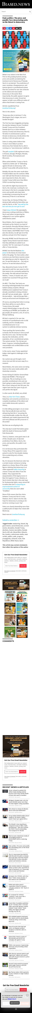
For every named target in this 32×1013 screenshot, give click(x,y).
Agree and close (15, 1003)
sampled (11, 151)
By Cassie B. (17, 797)
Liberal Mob (17, 532)
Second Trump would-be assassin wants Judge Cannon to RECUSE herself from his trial (18, 965)
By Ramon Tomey (19, 933)
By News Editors (18, 812)
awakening (16, 523)
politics (10, 536)
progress (20, 536)
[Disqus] (16, 666)
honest (11, 530)
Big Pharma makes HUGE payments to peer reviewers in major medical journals (19, 973)
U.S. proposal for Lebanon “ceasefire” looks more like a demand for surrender (17, 896)
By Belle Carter (18, 805)
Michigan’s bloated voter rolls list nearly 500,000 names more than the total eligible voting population (19, 802)
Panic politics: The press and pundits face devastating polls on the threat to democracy (19, 847)
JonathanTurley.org (8, 108)
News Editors (14, 25)
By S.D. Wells (18, 862)
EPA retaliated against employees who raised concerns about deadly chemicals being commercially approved (18, 919)
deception (11, 528)
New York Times (14, 397)
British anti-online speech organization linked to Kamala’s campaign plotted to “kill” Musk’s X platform (19, 887)
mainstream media (17, 534)
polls (14, 536)
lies (3, 534)
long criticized (11, 210)
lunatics (8, 534)
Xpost (21, 541)
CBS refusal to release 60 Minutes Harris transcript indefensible (18, 809)
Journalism (18, 530)
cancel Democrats (17, 526)
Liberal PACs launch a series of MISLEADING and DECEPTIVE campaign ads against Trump (17, 938)
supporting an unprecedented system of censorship (13, 487)
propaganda (6, 538)
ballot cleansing (19, 469)
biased (23, 523)
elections (5, 530)
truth (19, 538)
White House (15, 541)
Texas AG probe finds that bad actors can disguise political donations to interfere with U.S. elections (17, 929)
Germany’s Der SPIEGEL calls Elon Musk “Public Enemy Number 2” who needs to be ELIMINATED (18, 877)
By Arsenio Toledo (19, 891)
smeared (14, 538)
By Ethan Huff (18, 832)
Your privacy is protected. (9, 570)
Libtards (24, 532)
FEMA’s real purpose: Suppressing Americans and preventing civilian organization (18, 946)
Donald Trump (19, 528)
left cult (9, 532)
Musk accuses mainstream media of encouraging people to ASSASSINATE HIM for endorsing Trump (19, 838)
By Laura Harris (18, 842)
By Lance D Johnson (19, 960)
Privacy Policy (12, 999)
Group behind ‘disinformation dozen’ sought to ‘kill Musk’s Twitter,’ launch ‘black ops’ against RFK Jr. (19, 817)
